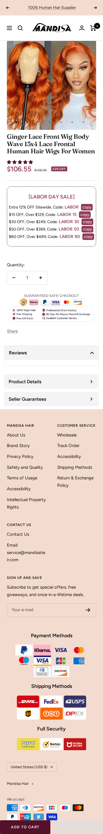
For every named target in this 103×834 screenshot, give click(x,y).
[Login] (81, 27)
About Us (16, 435)
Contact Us (18, 534)
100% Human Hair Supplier (52, 7)
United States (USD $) (29, 767)
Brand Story (18, 445)
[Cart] (93, 28)
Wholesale (67, 435)
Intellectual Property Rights (26, 503)
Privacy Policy (20, 456)
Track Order (68, 445)
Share (12, 331)
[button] (20, 162)
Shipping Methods (74, 467)
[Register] (88, 610)
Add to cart (25, 827)
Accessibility (19, 488)
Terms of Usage (22, 477)
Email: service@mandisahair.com (26, 552)
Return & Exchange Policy (75, 481)
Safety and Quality (25, 467)
